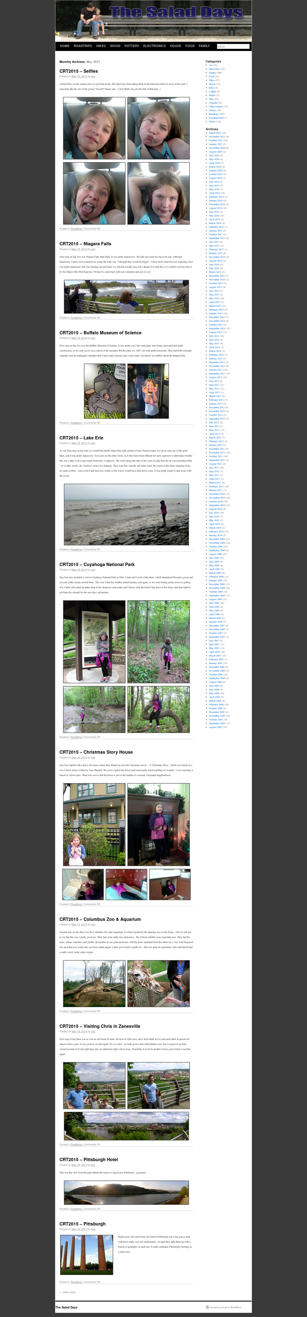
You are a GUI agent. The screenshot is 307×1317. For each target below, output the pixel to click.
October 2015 (216, 283)
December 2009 (217, 539)
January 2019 (215, 200)
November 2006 (217, 670)
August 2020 (215, 151)
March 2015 (215, 305)
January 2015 (215, 313)
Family (204, 45)
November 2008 (217, 587)
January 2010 (215, 535)
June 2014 (214, 339)
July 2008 (214, 602)
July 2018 (214, 211)
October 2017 (216, 234)
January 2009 (215, 580)
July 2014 (214, 335)
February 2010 (216, 531)
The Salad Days (66, 1307)
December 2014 (217, 317)
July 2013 (214, 381)
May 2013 (214, 388)
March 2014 (215, 350)
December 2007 (217, 625)
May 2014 (214, 343)
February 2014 (216, 354)
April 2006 (214, 697)
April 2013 (214, 392)
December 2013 (217, 362)
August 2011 (215, 463)
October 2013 (216, 369)
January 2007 (215, 663)
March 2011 (215, 482)
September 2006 (217, 678)
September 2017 (217, 238)
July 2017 (214, 241)
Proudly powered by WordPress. (226, 1307)
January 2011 (215, 490)
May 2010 (214, 520)
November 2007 (217, 629)
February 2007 (216, 659)
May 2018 (214, 215)
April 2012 (214, 433)
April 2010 (214, 524)
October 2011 (216, 456)
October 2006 (216, 674)
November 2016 (217, 256)
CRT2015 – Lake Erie (81, 437)
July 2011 (214, 467)
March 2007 (215, 655)
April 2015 (214, 302)
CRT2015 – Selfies (79, 71)
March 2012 (215, 437)
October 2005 (216, 719)
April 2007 (214, 651)
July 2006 (214, 685)
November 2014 (217, 320)
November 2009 (217, 542)
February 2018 (216, 226)
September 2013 (217, 373)
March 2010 (215, 527)
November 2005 (217, 715)
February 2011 (216, 486)
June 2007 (214, 644)
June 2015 (214, 294)
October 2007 (216, 633)
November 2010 (217, 497)
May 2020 (214, 159)
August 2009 (215, 554)
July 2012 (214, 422)
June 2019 (214, 185)
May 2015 (214, 298)
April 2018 (214, 219)
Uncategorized (216, 117)
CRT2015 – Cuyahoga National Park (97, 564)
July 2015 (214, 290)
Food (190, 45)
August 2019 (215, 177)
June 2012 (214, 426)
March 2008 (215, 618)
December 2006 (217, 666)
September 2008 (217, 595)
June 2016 (214, 264)
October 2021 (216, 140)
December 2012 (217, 407)
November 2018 (217, 204)
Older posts (68, 1292)
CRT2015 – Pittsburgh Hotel (89, 1159)
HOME (65, 45)
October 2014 (216, 324)
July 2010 (214, 512)
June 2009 (214, 561)
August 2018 (215, 208)
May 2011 (214, 475)
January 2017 (215, 253)
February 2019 (216, 196)
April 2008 (214, 614)
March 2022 (215, 132)
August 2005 (215, 727)
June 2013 (214, 384)
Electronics (154, 45)
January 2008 (215, 621)
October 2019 (216, 174)
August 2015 (215, 287)
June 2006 (214, 689)
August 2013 (215, 377)
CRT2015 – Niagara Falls (85, 243)
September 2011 (217, 460)
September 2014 (217, 328)
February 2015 (216, 309)
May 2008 (214, 610)
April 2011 (214, 478)
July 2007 (214, 640)
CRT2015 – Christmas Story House (96, 752)
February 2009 (216, 576)
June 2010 (214, 516)
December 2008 (217, 584)
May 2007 (214, 648)
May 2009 (214, 565)
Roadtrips (83, 45)
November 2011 (217, 452)
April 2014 (214, 347)
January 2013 (215, 403)
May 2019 (214, 189)
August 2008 (215, 599)
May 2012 (214, 429)
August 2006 (215, 681)
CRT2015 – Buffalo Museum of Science (101, 332)
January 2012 (215, 445)
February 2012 (216, 441)
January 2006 (215, 708)
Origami (213, 102)
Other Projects (216, 106)
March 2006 (215, 700)
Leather (212, 91)
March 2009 (215, 572)
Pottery (131, 45)
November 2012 (217, 411)
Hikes (101, 45)
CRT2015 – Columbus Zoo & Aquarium (100, 919)
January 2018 (215, 230)
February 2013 (216, 399)
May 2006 (214, 693)
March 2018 (215, 223)
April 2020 (214, 162)
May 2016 (214, 268)
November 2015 (217, 279)
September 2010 (217, 505)
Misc (211, 99)
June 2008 (214, 606)
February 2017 (216, 249)
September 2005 (217, 723)
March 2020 (215, 166)
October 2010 (216, 501)
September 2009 (217, 550)
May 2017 (214, 245)
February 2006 (216, 704)
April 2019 (214, 193)
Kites (211, 87)
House (175, 45)
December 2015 (217, 275)
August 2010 (215, 508)
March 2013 (215, 396)
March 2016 (215, 272)
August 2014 (215, 332)
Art (210, 65)
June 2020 (214, 155)
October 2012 (216, 414)
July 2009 (214, 557)
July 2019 (214, 181)
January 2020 (215, 170)
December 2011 (217, 448)
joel (93, 76)
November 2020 (217, 147)
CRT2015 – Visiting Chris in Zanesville (100, 1026)
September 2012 (217, 418)
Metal (212, 95)
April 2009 (214, 569)
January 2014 (215, 358)
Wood (115, 45)
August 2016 (215, 260)
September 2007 (217, 636)
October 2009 (216, 546)
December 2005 (217, 712)
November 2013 (217, 366)
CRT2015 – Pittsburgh (83, 1223)
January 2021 (215, 144)
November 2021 (217, 136)
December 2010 (217, 493)
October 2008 (216, 591)
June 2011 (214, 471)
